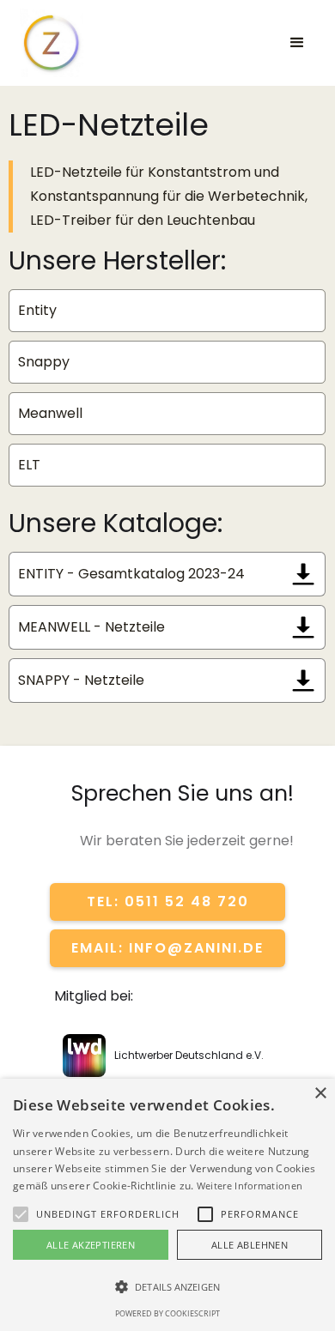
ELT (29, 465)
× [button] (320, 1093)
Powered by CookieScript (167, 1313)
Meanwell (50, 413)
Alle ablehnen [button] (249, 1244)
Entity (37, 310)
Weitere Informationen (249, 1185)
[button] (297, 43)
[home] (58, 43)
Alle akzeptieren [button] (90, 1244)
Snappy (44, 362)
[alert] (167, 1205)
